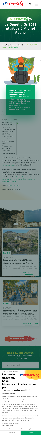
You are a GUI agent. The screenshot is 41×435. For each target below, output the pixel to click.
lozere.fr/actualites (13, 185)
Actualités (20, 45)
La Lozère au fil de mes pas (23, 179)
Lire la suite (28, 273)
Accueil (4, 45)
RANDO (6, 253)
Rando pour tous (8, 165)
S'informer (11, 45)
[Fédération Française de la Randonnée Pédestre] (13, 4)
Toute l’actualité (17, 338)
